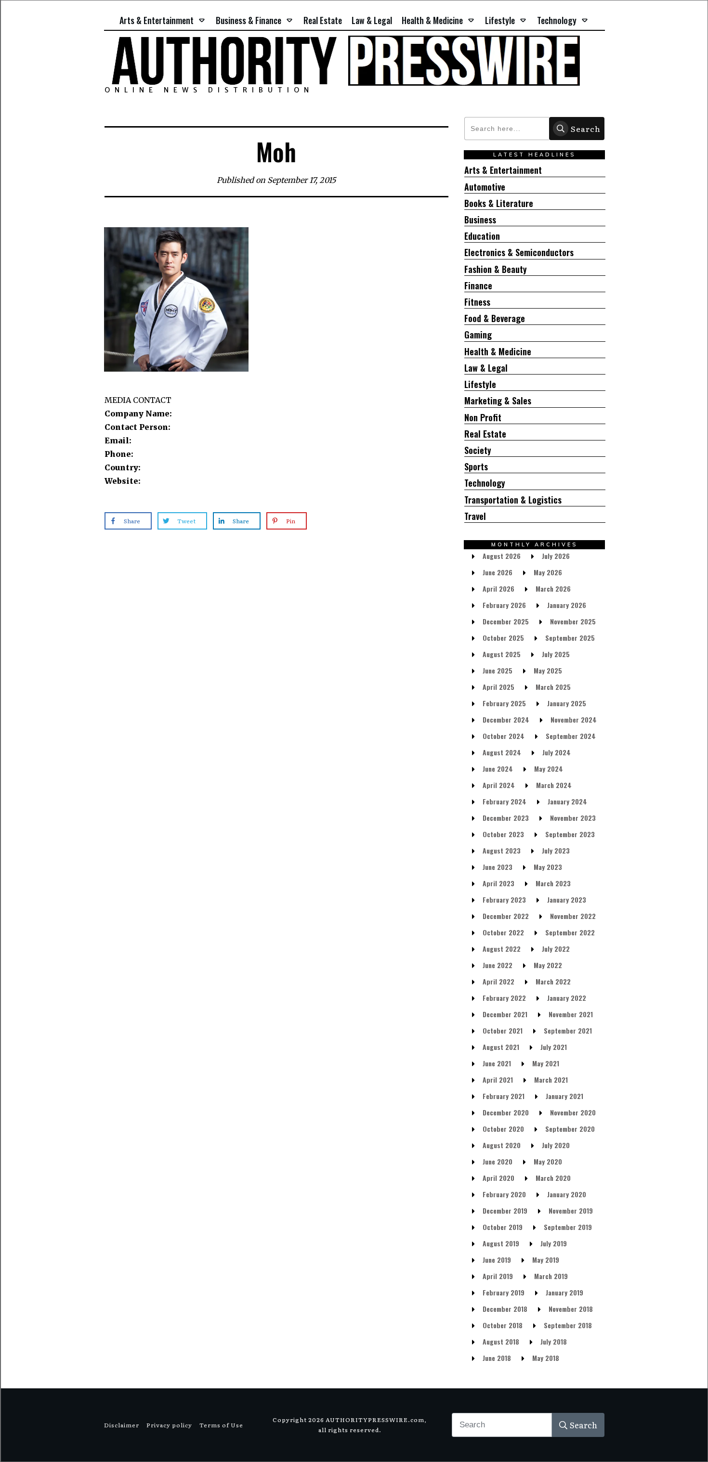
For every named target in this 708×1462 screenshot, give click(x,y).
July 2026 (556, 556)
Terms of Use (221, 1425)
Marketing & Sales (497, 401)
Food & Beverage (494, 318)
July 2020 (556, 1145)
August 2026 (502, 556)
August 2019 (501, 1243)
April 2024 (499, 785)
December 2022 (506, 916)
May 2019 (545, 1260)
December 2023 (506, 818)
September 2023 (570, 834)
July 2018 (553, 1341)
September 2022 (570, 932)
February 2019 (503, 1292)
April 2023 (498, 883)
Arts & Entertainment (503, 170)
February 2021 (503, 1096)
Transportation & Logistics (513, 500)
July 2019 (553, 1243)
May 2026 (548, 572)
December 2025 (506, 621)
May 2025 (548, 670)
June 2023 (497, 867)
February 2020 (504, 1194)
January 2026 (566, 605)
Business (480, 220)
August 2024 (502, 752)
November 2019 (571, 1210)
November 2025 (573, 621)
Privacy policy (169, 1425)
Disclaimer (121, 1425)
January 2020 (566, 1194)
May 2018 (545, 1358)
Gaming (478, 335)
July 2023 (556, 850)
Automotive (484, 187)
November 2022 (573, 916)
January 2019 (564, 1292)
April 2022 (498, 981)
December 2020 (506, 1112)
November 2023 (573, 818)
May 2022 (548, 965)
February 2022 (504, 998)
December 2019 (505, 1210)
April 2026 (498, 588)
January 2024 (567, 801)
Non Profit (482, 418)
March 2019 (551, 1276)
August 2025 (502, 654)
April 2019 (498, 1276)
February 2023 (504, 899)
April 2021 (498, 1079)
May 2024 (548, 768)
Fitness (477, 302)
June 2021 (497, 1063)
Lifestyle (480, 384)
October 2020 (503, 1129)
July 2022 (556, 949)
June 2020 (497, 1161)
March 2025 (553, 687)
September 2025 (570, 638)
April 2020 (498, 1178)
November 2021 (571, 1014)
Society (477, 450)
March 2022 (553, 981)
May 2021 (545, 1063)
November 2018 (571, 1309)
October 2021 (503, 1030)
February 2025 (504, 703)
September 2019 (568, 1227)
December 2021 (505, 1014)
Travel (475, 516)
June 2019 (497, 1260)
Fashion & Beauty (495, 269)
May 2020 (548, 1161)
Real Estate (485, 434)
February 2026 (504, 605)
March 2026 (553, 588)
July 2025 (556, 654)
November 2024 (574, 719)
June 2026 (497, 572)
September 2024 (571, 736)
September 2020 (570, 1129)
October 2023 (503, 834)
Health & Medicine (497, 352)
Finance (478, 286)
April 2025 (498, 687)
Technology (484, 483)
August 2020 (502, 1145)
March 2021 (551, 1079)
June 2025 (497, 670)
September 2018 (568, 1325)
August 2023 (502, 850)
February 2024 (504, 801)
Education (482, 236)
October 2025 (503, 638)
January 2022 (566, 998)
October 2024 (503, 736)
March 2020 (553, 1178)
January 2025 (566, 703)
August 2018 (501, 1341)
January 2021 (564, 1096)
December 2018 (505, 1309)
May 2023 (548, 867)
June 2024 (498, 768)
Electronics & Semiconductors (519, 252)
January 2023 (566, 899)
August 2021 (501, 1047)
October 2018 (503, 1325)
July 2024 (556, 752)
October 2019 (503, 1227)
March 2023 (553, 883)
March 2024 (554, 785)
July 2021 (553, 1047)
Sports (476, 467)
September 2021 (568, 1030)
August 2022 (502, 949)
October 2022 (503, 932)
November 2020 (573, 1112)
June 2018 (497, 1358)
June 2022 (497, 965)
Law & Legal (486, 368)
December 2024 (506, 719)
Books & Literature (498, 203)
